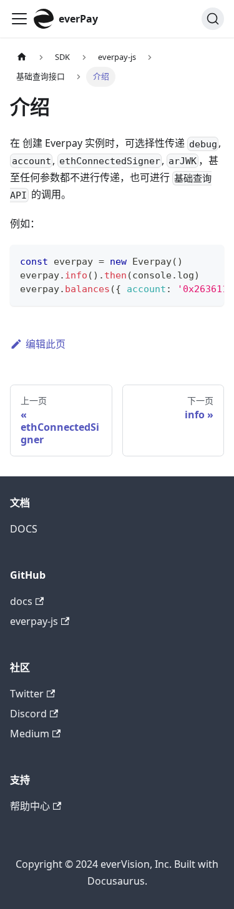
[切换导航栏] (19, 18)
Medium (29, 733)
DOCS (23, 529)
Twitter (27, 693)
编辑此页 (46, 344)
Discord (28, 713)
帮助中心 (30, 806)
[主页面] (22, 57)
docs (21, 601)
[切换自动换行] (186, 260)
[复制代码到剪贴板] (208, 260)
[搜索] (213, 18)
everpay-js (34, 621)
